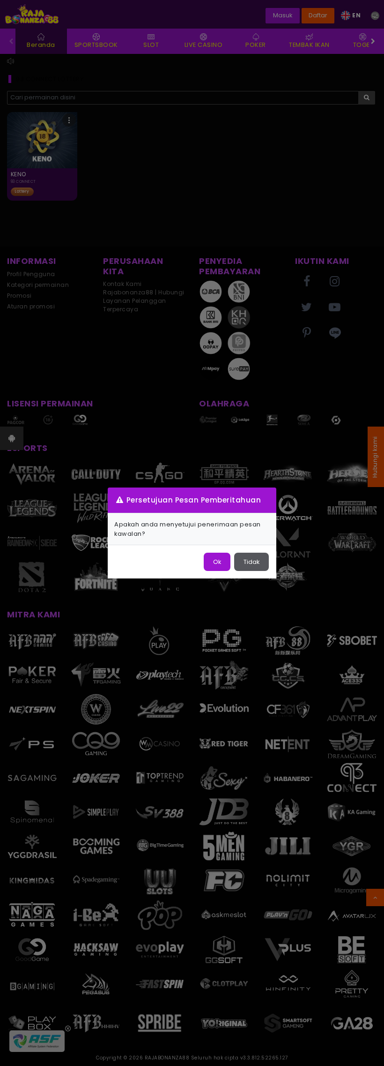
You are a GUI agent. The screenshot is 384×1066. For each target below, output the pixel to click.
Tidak (251, 562)
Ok (217, 562)
